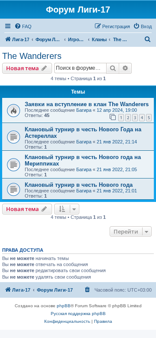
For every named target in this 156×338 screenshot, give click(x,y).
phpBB (64, 305)
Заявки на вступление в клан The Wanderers (87, 104)
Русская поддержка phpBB (78, 313)
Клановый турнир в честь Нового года (79, 185)
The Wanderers (32, 56)
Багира (83, 110)
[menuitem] (23, 26)
